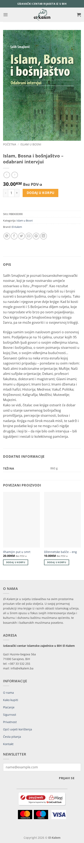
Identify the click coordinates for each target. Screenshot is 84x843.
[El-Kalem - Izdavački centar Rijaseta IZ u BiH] (42, 15)
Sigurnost (9, 715)
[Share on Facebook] (14, 236)
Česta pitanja (12, 737)
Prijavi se (66, 778)
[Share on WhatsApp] (6, 236)
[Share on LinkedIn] (43, 236)
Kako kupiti (10, 700)
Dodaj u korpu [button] (15, 562)
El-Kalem (17, 227)
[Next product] (6, 175)
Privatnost (10, 722)
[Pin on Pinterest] (36, 236)
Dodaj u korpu (40, 193)
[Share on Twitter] (21, 236)
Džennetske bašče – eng (60, 552)
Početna (9, 144)
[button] (5, 15)
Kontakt (8, 744)
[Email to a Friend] (28, 236)
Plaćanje (8, 707)
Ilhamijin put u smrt (16, 552)
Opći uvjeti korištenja (17, 729)
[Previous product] (14, 175)
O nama (8, 693)
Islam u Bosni (30, 144)
